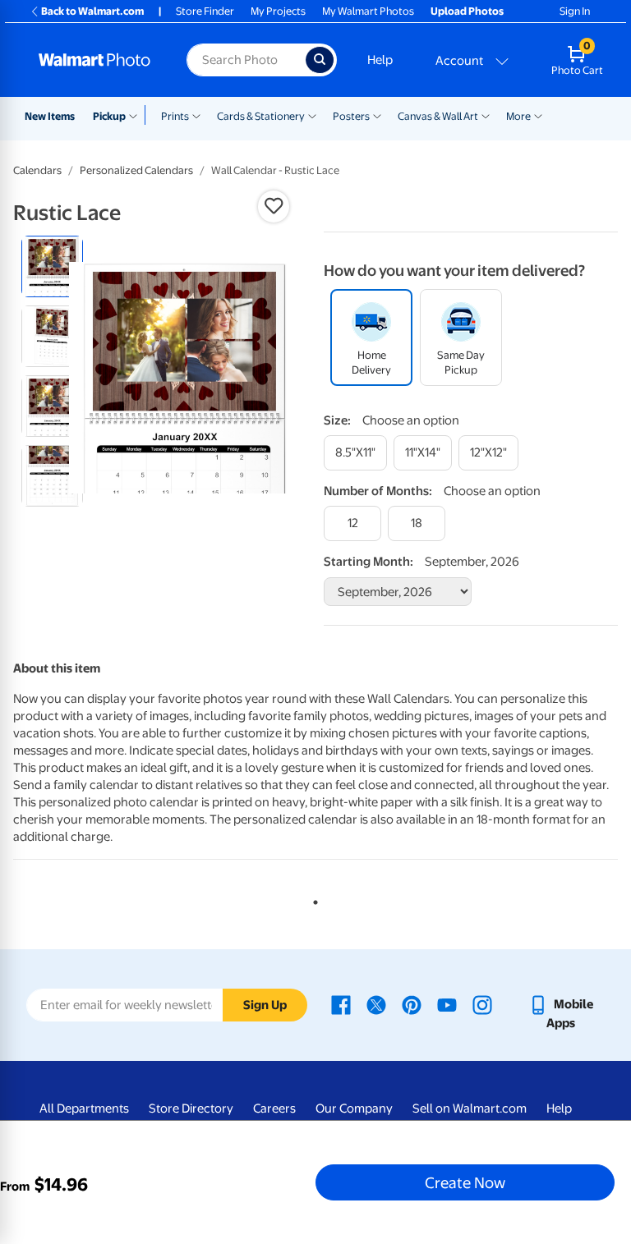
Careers (274, 1108)
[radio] (52, 266)
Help (380, 60)
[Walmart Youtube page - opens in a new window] (447, 1004)
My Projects (278, 11)
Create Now (465, 1182)
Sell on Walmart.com (469, 1108)
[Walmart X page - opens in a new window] (376, 1004)
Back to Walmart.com (92, 11)
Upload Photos (467, 11)
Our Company (354, 1108)
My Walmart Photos (368, 11)
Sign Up (265, 1005)
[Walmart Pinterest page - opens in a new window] (411, 1004)
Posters (351, 116)
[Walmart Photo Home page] (95, 60)
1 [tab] (312, 899)
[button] (273, 206)
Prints (175, 116)
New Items (50, 116)
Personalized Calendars (136, 170)
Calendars (37, 170)
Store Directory (191, 1108)
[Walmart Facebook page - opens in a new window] (341, 1004)
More (518, 116)
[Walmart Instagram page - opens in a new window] (482, 1004)
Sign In (575, 11)
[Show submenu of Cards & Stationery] (312, 115)
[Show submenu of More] (538, 115)
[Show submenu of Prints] (196, 115)
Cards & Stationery (261, 116)
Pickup (109, 116)
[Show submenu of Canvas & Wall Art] (486, 115)
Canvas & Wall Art (438, 116)
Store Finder (205, 11)
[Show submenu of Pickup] (136, 115)
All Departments (84, 1108)
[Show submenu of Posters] (377, 115)
